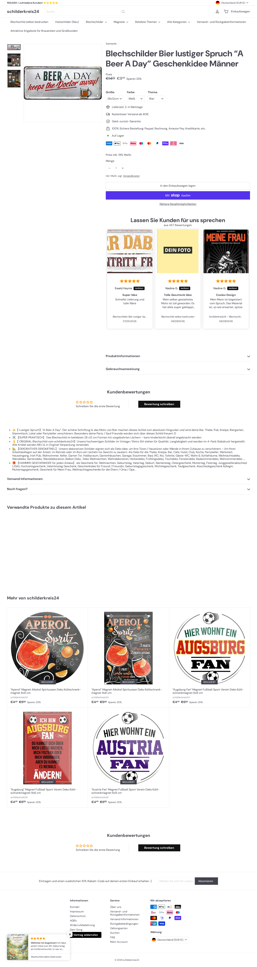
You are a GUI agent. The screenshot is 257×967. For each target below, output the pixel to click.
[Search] (123, 12)
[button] (70, 934)
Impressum (77, 911)
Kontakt (75, 907)
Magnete (120, 22)
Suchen (115, 933)
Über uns (115, 907)
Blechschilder (95, 22)
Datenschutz (78, 916)
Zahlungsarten (119, 928)
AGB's (73, 920)
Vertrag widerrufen (85, 935)
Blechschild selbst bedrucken (29, 22)
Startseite (111, 43)
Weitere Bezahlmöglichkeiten (177, 204)
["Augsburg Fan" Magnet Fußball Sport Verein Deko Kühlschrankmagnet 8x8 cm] (209, 658)
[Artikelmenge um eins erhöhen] (122, 168)
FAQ (112, 937)
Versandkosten (131, 175)
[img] (130, 281)
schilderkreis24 (23, 11)
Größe (110, 92)
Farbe (131, 92)
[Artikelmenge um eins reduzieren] (109, 168)
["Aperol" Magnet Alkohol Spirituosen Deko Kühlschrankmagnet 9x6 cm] (128, 658)
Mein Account (119, 942)
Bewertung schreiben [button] (159, 404)
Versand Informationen (124, 919)
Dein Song (76, 929)
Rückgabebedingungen (124, 923)
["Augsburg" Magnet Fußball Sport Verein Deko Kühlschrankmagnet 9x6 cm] (47, 758)
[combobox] (85, 12)
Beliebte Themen (146, 22)
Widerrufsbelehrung (82, 925)
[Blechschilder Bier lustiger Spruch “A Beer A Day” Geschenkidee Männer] (27, 551)
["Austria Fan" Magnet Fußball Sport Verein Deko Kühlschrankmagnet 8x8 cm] (128, 758)
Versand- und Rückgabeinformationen (221, 22)
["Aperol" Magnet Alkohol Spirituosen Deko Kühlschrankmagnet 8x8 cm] (47, 658)
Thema (152, 92)
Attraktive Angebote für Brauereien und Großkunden (44, 31)
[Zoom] (63, 83)
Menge (110, 161)
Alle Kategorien (177, 22)
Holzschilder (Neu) (67, 22)
